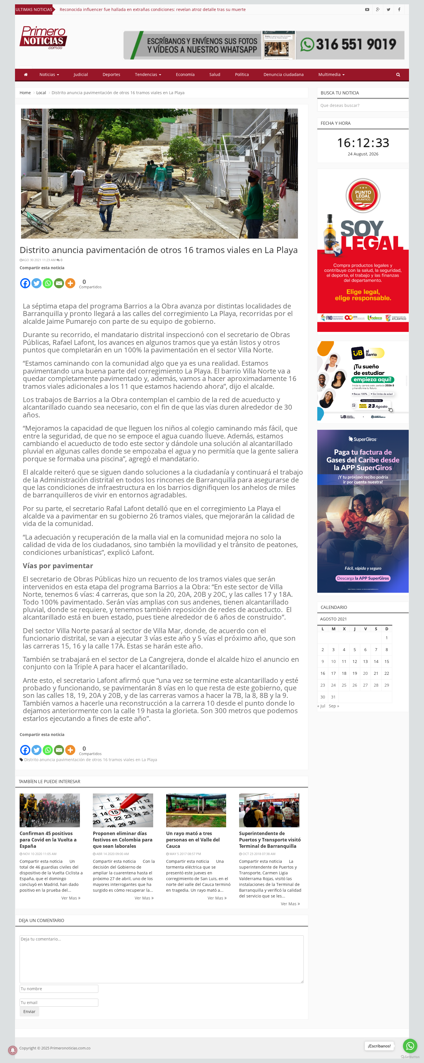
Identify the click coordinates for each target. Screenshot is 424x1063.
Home (25, 92)
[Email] (59, 280)
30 (322, 697)
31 (333, 697)
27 (365, 685)
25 (344, 685)
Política (242, 74)
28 (376, 685)
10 (333, 661)
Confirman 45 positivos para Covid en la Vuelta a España (48, 839)
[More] (70, 280)
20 (365, 673)
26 (354, 685)
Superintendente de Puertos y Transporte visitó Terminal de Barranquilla (270, 839)
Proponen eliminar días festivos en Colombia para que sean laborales (123, 839)
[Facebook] (25, 280)
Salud (214, 74)
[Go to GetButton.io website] (410, 1057)
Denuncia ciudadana (284, 74)
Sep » (334, 706)
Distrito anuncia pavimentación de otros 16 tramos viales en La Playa (90, 759)
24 (333, 685)
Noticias (48, 74)
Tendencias (146, 74)
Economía (185, 74)
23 (322, 685)
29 (386, 685)
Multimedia (330, 74)
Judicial (81, 74)
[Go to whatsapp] (410, 1046)
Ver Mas (69, 898)
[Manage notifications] (12, 1050)
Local (41, 92)
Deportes (111, 74)
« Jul (321, 706)
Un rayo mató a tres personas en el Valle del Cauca (193, 839)
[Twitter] (36, 280)
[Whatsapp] (48, 280)
